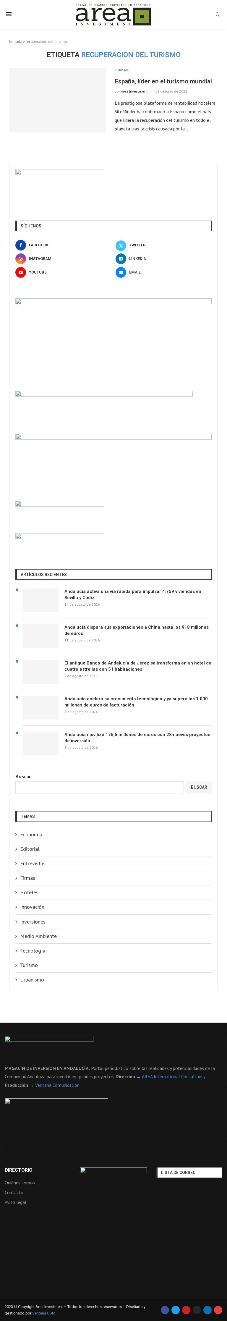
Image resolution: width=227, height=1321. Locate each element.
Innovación (32, 906)
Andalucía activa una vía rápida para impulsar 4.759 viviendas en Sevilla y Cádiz (132, 594)
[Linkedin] (207, 1310)
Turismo (29, 965)
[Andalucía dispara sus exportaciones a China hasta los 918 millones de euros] (41, 636)
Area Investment (134, 91)
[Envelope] (218, 1310)
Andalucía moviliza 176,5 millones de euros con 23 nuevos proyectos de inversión (137, 737)
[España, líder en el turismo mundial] (57, 100)
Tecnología (32, 950)
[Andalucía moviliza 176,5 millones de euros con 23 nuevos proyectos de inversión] (41, 743)
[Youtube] (186, 1310)
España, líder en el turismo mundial (163, 81)
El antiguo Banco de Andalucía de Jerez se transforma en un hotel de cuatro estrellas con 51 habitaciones (137, 666)
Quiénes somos (20, 1182)
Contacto (14, 1192)
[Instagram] (197, 1310)
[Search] (218, 15)
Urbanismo (32, 979)
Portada (15, 41)
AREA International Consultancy (173, 1076)
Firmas (27, 877)
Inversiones (33, 921)
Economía (31, 834)
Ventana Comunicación (57, 1085)
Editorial (30, 848)
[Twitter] (175, 1310)
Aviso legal (15, 1202)
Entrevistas (33, 863)
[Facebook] (165, 1310)
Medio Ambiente (38, 936)
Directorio (19, 1170)
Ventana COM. (44, 1313)
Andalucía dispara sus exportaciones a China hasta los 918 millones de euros (136, 630)
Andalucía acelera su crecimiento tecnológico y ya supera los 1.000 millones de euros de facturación (136, 702)
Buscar (23, 776)
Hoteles (29, 892)
